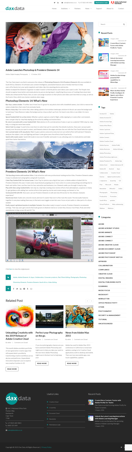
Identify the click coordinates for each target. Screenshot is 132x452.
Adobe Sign (118, 161)
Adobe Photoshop (105, 153)
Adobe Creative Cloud (106, 141)
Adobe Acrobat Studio (108, 228)
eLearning (113, 181)
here (10, 269)
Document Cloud (54, 413)
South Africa (43, 282)
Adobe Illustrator (105, 149)
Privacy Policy (46, 447)
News (87, 8)
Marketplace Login (102, 2)
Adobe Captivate (105, 129)
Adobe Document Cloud (109, 249)
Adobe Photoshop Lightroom (108, 157)
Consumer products (50, 277)
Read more (12, 369)
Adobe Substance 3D (116, 165)
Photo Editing (65, 277)
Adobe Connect (104, 137)
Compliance (103, 270)
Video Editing (52, 282)
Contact (121, 8)
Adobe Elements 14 (24, 277)
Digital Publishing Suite (109, 282)
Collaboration (39, 277)
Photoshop (82, 277)
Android (111, 169)
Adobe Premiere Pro (106, 161)
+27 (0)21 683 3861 (86, 2)
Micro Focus (104, 290)
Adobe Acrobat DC (105, 117)
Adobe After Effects (105, 125)
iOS (120, 181)
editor (9, 342)
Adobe (8, 74)
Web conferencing (117, 204)
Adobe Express (104, 145)
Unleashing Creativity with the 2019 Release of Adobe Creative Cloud (19, 335)
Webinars (111, 208)
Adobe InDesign (118, 149)
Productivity (103, 196)
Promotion (113, 196)
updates (112, 200)
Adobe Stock (103, 165)
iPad (59, 277)
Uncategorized (105, 323)
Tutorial (102, 319)
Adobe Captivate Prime (107, 133)
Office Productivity (107, 303)
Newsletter (103, 188)
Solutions (64, 8)
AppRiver (102, 261)
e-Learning (52, 407)
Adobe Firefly (116, 145)
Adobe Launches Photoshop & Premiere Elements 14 (32, 70)
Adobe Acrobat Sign (106, 121)
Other (101, 307)
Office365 (112, 188)
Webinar (102, 208)
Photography (24, 74)
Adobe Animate (105, 232)
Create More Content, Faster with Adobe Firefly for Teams (118, 45)
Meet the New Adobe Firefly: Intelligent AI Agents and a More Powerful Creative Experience (117, 95)
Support (99, 8)
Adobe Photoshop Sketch (110, 257)
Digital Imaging (14, 74)
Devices (102, 177)
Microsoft (108, 184)
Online (120, 188)
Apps (32, 277)
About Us (110, 8)
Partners (77, 8)
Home (54, 8)
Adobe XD (103, 169)
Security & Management (109, 315)
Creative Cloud (115, 173)
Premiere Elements (33, 282)
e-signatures (103, 181)
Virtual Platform (104, 204)
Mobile (116, 184)
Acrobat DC (103, 114)
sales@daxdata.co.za (70, 2)
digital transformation (113, 177)
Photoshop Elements (19, 282)
